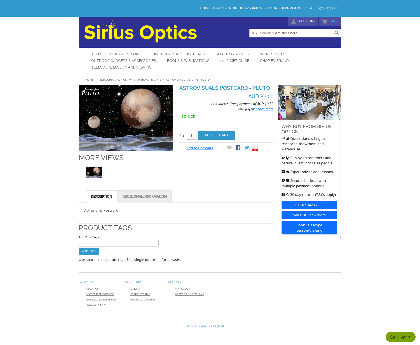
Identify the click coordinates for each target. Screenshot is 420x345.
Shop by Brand (274, 61)
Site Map (136, 288)
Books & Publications (188, 61)
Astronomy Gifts (149, 79)
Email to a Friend (230, 148)
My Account (183, 288)
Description (101, 196)
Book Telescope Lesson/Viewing (309, 228)
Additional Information (144, 196)
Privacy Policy (96, 304)
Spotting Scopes (232, 54)
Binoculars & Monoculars (178, 54)
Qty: (182, 135)
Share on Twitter (247, 148)
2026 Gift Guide (234, 61)
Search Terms (140, 294)
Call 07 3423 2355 (309, 204)
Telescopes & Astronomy (116, 54)
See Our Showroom (309, 215)
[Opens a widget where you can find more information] (400, 337)
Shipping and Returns (101, 299)
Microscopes (272, 54)
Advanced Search (142, 299)
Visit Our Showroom (100, 294)
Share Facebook (238, 148)
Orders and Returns (189, 294)
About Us (92, 288)
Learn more (264, 109)
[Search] (336, 33)
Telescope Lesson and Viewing (121, 67)
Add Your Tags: (89, 237)
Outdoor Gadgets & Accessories (123, 61)
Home (89, 79)
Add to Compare (200, 148)
